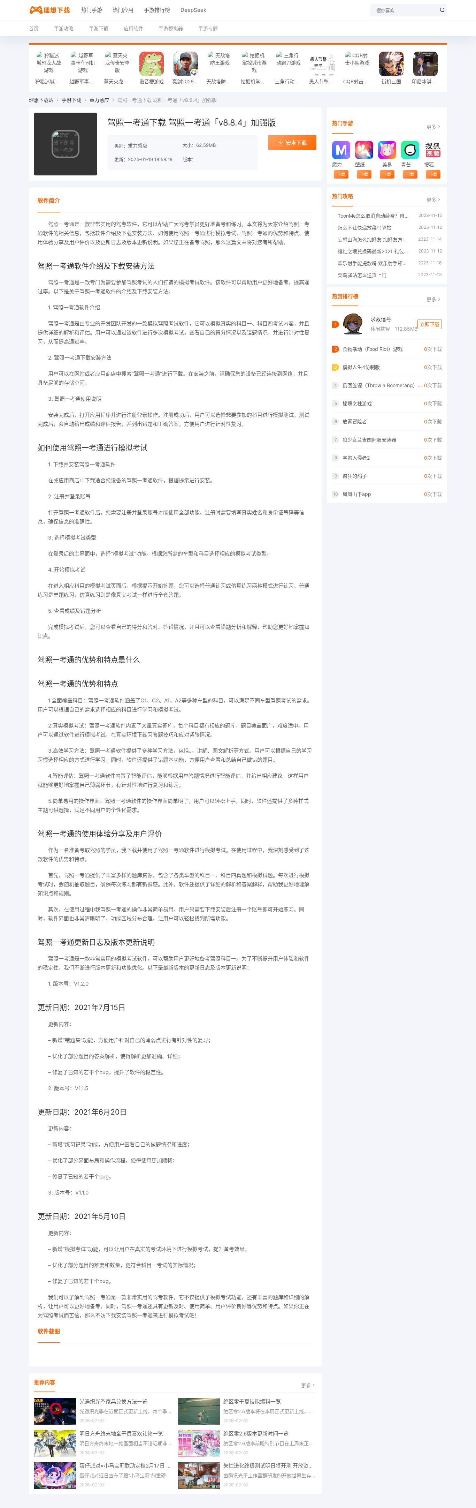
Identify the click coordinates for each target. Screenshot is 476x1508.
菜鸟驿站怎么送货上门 (362, 275)
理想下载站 (41, 100)
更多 (306, 1385)
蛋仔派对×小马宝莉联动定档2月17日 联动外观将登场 (126, 1465)
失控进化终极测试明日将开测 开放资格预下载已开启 (270, 1465)
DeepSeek (193, 10)
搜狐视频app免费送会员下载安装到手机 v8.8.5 (433, 164)
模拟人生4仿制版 (361, 367)
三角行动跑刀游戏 (290, 81)
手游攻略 (64, 28)
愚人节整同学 (323, 81)
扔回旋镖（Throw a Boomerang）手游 (383, 385)
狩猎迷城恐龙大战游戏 (50, 81)
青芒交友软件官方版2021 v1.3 (410, 164)
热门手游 (91, 10)
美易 (387, 164)
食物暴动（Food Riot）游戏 (373, 349)
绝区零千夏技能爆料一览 (252, 1401)
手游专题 (208, 28)
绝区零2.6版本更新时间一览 (256, 1433)
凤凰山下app (357, 494)
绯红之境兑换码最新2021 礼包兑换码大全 (375, 251)
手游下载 (98, 28)
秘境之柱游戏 (357, 403)
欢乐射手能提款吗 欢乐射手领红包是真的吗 (374, 263)
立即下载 (429, 324)
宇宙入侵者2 (356, 458)
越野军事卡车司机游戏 (84, 81)
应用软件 (133, 28)
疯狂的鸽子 (355, 476)
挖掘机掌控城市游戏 (256, 81)
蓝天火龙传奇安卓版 (119, 81)
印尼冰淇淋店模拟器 (427, 81)
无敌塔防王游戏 (221, 81)
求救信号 (380, 319)
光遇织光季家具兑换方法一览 (113, 1401)
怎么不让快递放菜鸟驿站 (364, 228)
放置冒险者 (355, 421)
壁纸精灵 (364, 164)
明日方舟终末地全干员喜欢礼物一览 (121, 1433)
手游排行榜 (157, 10)
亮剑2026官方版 (187, 81)
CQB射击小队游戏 (358, 81)
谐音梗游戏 (151, 81)
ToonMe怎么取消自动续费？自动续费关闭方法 (375, 216)
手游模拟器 (171, 28)
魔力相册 (341, 164)
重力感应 (99, 100)
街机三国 (391, 81)
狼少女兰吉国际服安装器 (369, 440)
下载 (341, 174)
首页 (34, 28)
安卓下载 (296, 143)
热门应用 (123, 10)
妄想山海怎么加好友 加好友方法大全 (374, 239)
